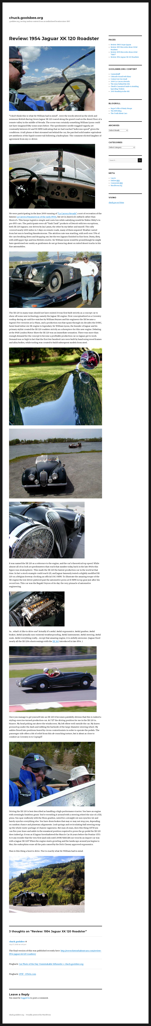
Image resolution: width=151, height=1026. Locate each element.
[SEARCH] (140, 160)
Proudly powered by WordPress (38, 1015)
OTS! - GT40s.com (27, 974)
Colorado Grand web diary (121, 77)
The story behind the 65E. (120, 84)
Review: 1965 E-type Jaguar (121, 45)
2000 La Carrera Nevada (120, 82)
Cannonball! (115, 74)
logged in (25, 998)
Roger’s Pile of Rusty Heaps (121, 108)
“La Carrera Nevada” (67, 213)
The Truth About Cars (119, 113)
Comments (117, 183)
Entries (115, 181)
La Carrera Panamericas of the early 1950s (37, 217)
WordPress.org (116, 186)
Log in (113, 178)
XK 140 (55, 641)
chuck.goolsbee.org (26, 18)
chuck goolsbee (17, 941)
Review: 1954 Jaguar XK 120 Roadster (125, 57)
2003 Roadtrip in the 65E (120, 91)
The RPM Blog (116, 111)
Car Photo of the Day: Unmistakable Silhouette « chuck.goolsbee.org (51, 964)
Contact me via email (119, 79)
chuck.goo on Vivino (116, 203)
